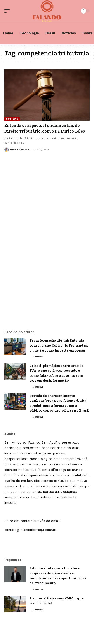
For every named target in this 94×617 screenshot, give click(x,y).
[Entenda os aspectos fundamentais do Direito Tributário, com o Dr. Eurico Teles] (47, 95)
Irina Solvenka (19, 149)
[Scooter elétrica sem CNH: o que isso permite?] (15, 604)
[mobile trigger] (8, 11)
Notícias (12, 119)
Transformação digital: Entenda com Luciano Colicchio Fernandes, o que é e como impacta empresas (59, 345)
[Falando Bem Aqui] (47, 11)
